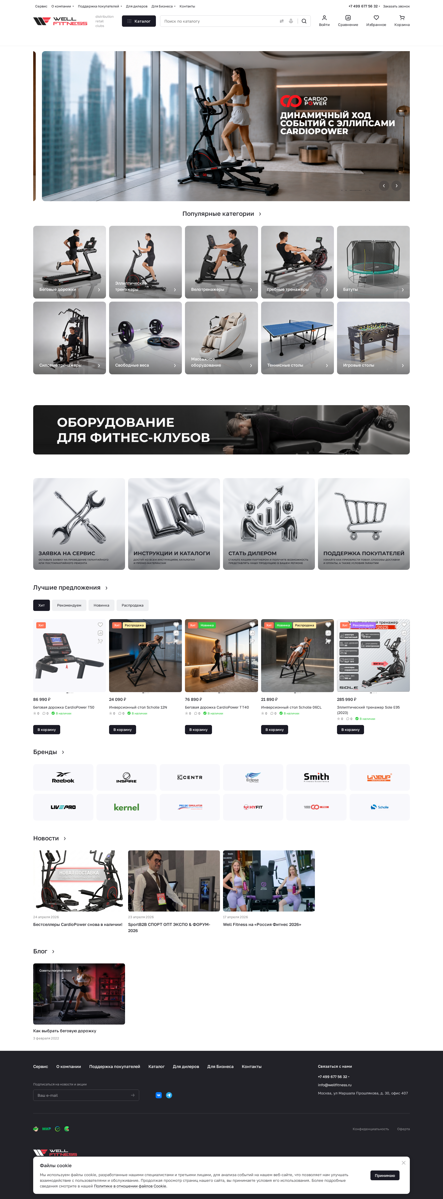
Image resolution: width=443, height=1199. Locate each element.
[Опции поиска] (280, 21)
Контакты (252, 1066)
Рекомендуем (69, 605)
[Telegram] (169, 1095)
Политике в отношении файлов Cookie (130, 1186)
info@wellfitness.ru (334, 1085)
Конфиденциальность (371, 1129)
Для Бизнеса (220, 1066)
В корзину (47, 729)
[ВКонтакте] (159, 1095)
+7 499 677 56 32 (363, 6)
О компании (68, 1066)
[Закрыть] (404, 1163)
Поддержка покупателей (114, 1066)
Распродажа (133, 605)
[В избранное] (100, 624)
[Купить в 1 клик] (100, 641)
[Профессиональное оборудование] (221, 429)
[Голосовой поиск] (292, 21)
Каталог (156, 1066)
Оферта (403, 1129)
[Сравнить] (100, 633)
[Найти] (304, 21)
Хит (41, 605)
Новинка (101, 605)
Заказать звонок (396, 6)
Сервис (40, 1066)
